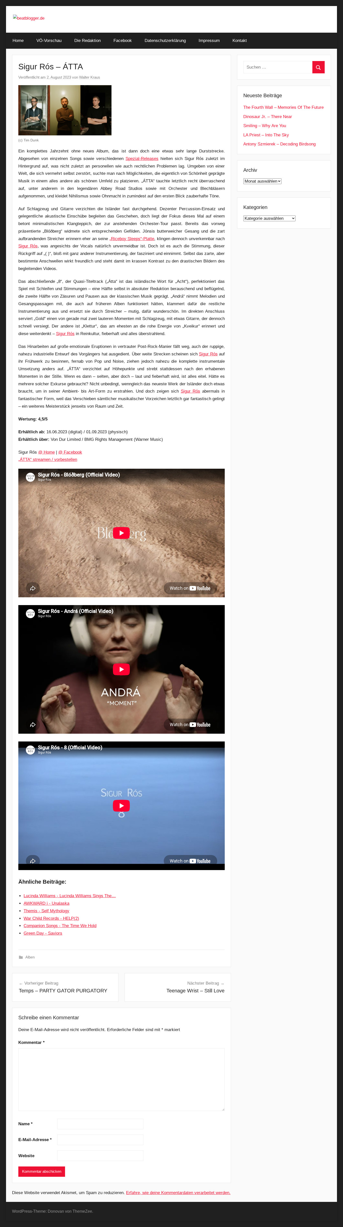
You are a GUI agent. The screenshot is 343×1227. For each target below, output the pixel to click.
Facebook (122, 40)
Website (26, 1155)
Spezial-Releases (142, 158)
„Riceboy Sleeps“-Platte (131, 238)
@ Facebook (70, 452)
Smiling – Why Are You (264, 125)
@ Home (46, 452)
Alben (30, 957)
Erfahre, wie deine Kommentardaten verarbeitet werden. (178, 1192)
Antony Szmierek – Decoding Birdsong (279, 144)
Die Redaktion (87, 40)
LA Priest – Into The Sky (266, 135)
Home (18, 40)
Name (25, 1124)
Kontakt (240, 40)
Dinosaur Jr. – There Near (267, 116)
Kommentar (31, 1042)
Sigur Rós (28, 246)
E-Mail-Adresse (35, 1139)
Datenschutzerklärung (165, 40)
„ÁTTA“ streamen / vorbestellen (47, 459)
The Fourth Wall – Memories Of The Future (283, 107)
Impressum (209, 40)
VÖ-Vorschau (49, 40)
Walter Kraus (89, 77)
